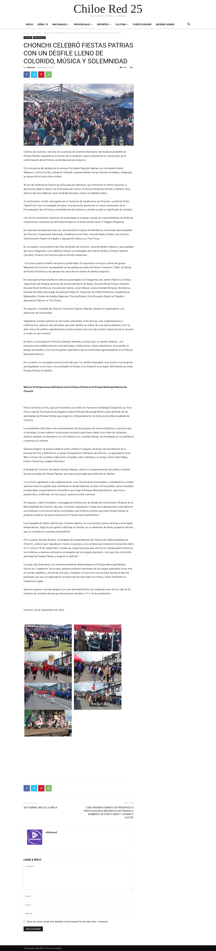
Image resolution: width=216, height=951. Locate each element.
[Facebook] (27, 74)
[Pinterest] (41, 74)
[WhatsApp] (48, 74)
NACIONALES (59, 24)
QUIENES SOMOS (165, 24)
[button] (188, 24)
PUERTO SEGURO (142, 24)
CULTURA (120, 24)
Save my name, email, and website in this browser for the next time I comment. (67, 921)
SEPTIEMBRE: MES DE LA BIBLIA (40, 807)
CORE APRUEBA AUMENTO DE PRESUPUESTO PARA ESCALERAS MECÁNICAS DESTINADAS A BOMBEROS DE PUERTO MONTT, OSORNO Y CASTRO (109, 812)
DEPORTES (102, 24)
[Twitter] (34, 74)
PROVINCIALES (82, 24)
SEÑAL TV (42, 24)
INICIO (29, 24)
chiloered (30, 67)
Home (26, 33)
